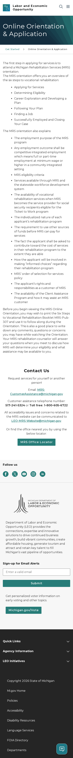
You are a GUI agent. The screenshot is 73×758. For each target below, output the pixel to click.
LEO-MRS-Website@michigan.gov (36, 421)
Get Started (12, 49)
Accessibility (15, 710)
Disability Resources (21, 720)
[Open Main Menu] (68, 6)
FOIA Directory (17, 740)
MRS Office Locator (36, 442)
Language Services (20, 730)
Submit (36, 583)
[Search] (61, 6)
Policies (12, 700)
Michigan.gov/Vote (24, 610)
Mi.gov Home (16, 690)
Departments (16, 750)
